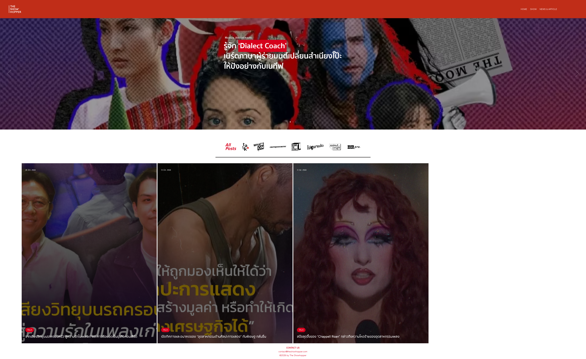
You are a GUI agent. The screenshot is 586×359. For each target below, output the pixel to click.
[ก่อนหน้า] (9, 74)
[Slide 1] (290, 121)
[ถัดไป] (577, 74)
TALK (29, 329)
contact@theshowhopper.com (293, 351)
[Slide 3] (295, 121)
